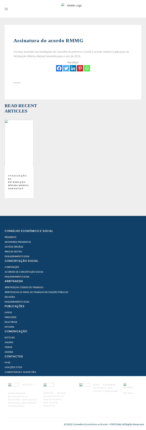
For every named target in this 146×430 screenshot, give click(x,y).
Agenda (9, 351)
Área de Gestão (13, 251)
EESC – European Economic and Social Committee (105, 387)
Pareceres (10, 317)
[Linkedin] (73, 68)
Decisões (10, 296)
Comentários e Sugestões (20, 372)
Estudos (9, 326)
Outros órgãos (14, 246)
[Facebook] (59, 68)
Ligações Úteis (13, 367)
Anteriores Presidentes (18, 241)
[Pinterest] (80, 68)
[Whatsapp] (87, 68)
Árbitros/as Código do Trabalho (24, 287)
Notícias (10, 337)
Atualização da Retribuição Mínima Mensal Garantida (18, 182)
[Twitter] (66, 68)
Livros (8, 312)
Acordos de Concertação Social (24, 271)
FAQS (8, 362)
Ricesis (129, 393)
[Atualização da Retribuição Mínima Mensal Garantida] (19, 145)
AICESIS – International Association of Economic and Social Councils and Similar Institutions (22, 395)
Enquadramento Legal (17, 256)
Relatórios (11, 322)
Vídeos (8, 347)
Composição (12, 267)
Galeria (9, 342)
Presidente (10, 237)
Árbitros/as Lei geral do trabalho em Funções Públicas (36, 292)
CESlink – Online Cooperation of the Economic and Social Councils (54, 399)
